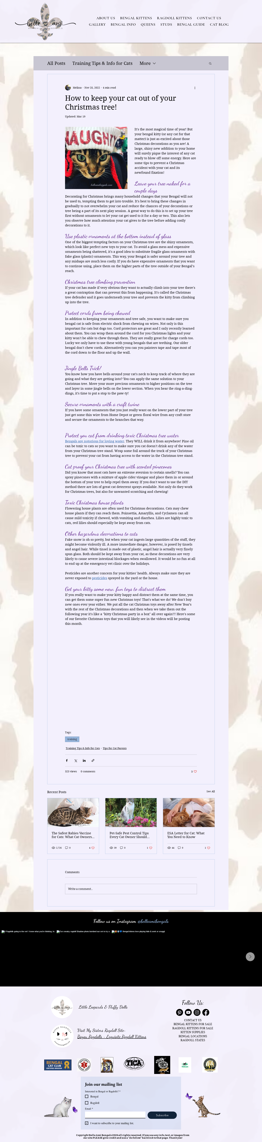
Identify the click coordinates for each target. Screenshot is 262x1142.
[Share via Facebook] (66, 760)
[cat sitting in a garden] (131, 812)
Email (89, 1108)
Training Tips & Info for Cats (102, 63)
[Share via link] (93, 760)
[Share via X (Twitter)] (75, 760)
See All (211, 791)
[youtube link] (188, 1012)
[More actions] (195, 88)
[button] (106, 18)
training (72, 739)
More (145, 63)
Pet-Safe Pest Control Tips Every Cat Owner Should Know (129, 835)
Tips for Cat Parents (115, 748)
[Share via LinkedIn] (84, 760)
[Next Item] (250, 956)
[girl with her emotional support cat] (189, 812)
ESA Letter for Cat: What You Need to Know (185, 835)
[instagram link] (197, 1012)
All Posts (56, 63)
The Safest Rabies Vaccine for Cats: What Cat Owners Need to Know (72, 835)
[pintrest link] (179, 1012)
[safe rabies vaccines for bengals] (73, 812)
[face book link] (205, 1012)
